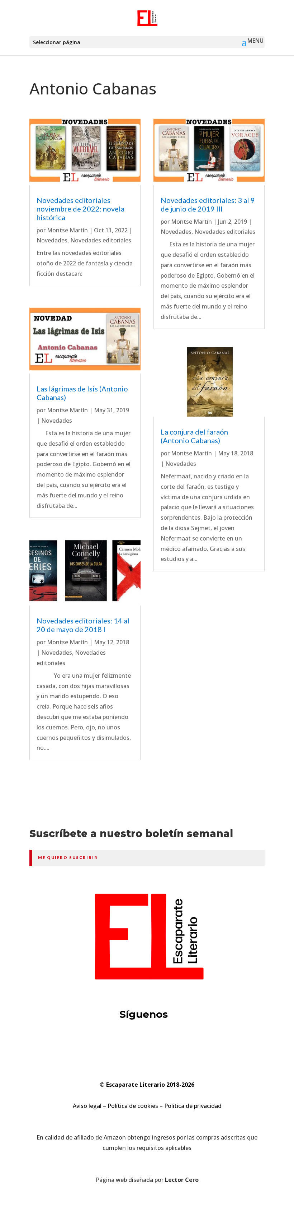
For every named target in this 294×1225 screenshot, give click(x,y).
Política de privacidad (193, 1106)
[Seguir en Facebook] (147, 1043)
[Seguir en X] (120, 1043)
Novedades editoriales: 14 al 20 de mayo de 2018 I (83, 625)
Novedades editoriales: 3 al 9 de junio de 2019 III (208, 204)
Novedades (52, 240)
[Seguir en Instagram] (174, 1043)
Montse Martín (67, 230)
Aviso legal (87, 1106)
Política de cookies (133, 1106)
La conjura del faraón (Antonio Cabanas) (194, 436)
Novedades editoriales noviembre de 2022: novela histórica (80, 209)
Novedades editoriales (100, 240)
